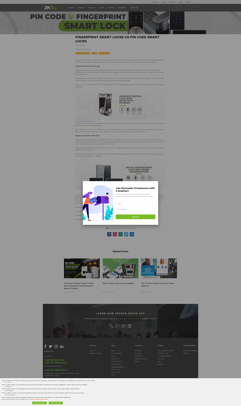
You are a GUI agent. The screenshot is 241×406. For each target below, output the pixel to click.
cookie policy (33, 399)
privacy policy (44, 399)
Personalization (10, 395)
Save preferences (56, 403)
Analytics (8, 386)
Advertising (9, 390)
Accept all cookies (39, 403)
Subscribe (135, 217)
